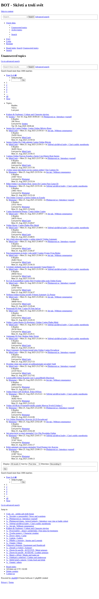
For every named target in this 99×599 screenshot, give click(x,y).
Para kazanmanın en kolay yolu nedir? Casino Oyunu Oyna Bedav (33, 253)
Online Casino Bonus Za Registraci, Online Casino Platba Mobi (32, 322)
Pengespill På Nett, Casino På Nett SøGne (23, 308)
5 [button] (6, 92)
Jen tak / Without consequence (60, 131)
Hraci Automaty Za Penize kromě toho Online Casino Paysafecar (32, 350)
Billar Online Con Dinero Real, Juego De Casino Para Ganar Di (32, 184)
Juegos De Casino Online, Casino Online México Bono (28, 128)
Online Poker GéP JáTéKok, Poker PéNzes (24, 392)
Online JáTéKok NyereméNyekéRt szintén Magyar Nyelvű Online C (34, 405)
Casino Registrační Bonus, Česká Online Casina (26, 211)
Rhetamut (13, 172)
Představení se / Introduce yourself (58, 117)
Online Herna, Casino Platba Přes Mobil (22, 225)
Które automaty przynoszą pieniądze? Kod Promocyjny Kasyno (32, 447)
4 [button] (6, 89)
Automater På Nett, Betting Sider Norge (22, 336)
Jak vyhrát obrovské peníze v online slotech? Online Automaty (31, 239)
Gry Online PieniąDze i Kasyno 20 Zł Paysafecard (26, 419)
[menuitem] (19, 27)
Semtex (12, 117)
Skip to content (7, 11)
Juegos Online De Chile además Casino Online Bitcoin (28, 142)
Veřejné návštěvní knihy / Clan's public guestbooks (68, 144)
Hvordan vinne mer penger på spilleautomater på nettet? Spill (31, 364)
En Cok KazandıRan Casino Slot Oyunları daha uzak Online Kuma (33, 281)
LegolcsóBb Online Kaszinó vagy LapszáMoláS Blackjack (30, 378)
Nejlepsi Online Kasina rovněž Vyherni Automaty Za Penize (30, 295)
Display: (6, 464)
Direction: (45, 464)
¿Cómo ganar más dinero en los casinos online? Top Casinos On (32, 170)
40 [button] (7, 96)
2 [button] (6, 85)
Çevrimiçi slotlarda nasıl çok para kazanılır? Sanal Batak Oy (30, 267)
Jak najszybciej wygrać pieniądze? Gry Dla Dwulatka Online (31, 433)
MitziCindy (13, 131)
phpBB (14, 578)
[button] (11, 75)
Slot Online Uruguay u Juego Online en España (25, 198)
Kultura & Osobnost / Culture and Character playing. (27, 114)
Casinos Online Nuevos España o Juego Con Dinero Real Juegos (32, 156)
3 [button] (6, 87)
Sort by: (24, 464)
